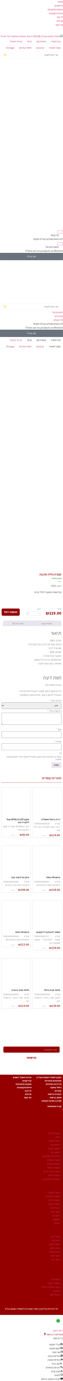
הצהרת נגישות (54, 1094)
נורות (29, 41)
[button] (53, 1334)
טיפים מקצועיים (24, 1087)
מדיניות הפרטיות (53, 1084)
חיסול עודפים (25, 47)
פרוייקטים (27, 1080)
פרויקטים (59, 5)
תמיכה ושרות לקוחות (51, 1100)
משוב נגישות (55, 1097)
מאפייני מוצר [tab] (46, 623)
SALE (56, 1301)
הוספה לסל (10, 612)
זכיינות (60, 17)
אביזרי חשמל (16, 41)
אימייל (57, 741)
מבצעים (40, 47)
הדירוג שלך (55, 700)
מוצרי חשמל (55, 47)
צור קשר (59, 24)
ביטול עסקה (55, 1087)
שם (59, 729)
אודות (60, 2)
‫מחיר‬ (59, 609)
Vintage (10, 47)
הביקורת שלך (54, 711)
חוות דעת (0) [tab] (18, 623)
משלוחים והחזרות (53, 1080)
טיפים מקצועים (56, 13)
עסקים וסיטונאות (55, 9)
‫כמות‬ (39, 609)
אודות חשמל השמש (22, 1077)
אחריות (58, 1090)
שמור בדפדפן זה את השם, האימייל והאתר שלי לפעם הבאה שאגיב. (34, 758)
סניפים (60, 21)
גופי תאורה (56, 41)
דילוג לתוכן (58, 1330)
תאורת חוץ (41, 41)
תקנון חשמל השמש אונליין (49, 1077)
